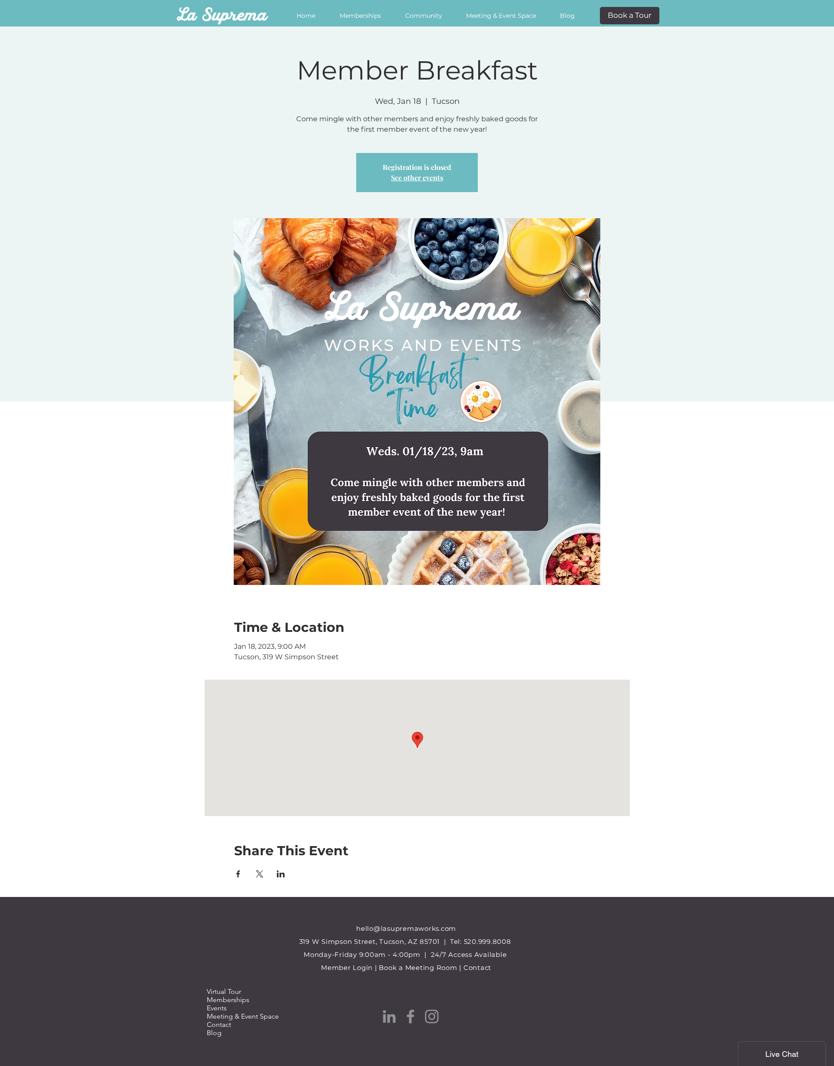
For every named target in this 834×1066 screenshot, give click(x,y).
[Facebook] (410, 1016)
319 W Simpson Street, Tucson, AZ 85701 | (374, 941)
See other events (417, 177)
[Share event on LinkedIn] (281, 873)
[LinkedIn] (389, 1016)
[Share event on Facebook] (238, 873)
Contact (477, 967)
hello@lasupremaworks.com (406, 928)
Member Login (347, 967)
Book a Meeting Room (418, 967)
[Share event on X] (259, 873)
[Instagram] (432, 1016)
